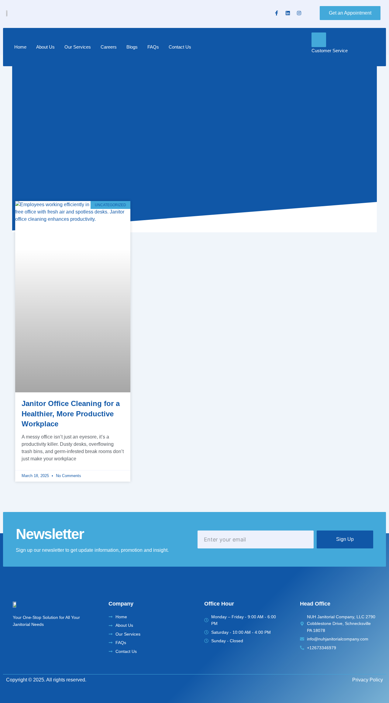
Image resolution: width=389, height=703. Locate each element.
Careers (109, 46)
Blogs (132, 46)
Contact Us (180, 46)
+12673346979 (329, 57)
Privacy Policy (367, 679)
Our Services (77, 46)
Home (20, 46)
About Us (45, 46)
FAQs (153, 46)
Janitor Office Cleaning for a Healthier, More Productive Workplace (71, 413)
